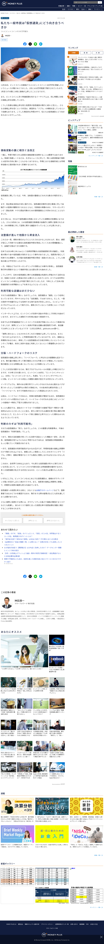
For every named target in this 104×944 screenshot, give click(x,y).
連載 (68, 6)
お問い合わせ (74, 924)
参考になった (33, 520)
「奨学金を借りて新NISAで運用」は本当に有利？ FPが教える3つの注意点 (31, 539)
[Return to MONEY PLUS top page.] (12, 3)
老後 (77, 9)
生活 (63, 9)
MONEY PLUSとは (11, 924)
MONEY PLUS (4, 13)
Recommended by (56, 784)
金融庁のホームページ (45, 490)
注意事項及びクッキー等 (62, 924)
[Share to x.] (30, 44)
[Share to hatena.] (40, 44)
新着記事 (61, 6)
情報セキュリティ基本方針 (32, 924)
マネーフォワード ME (52, 928)
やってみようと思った (12, 520)
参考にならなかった (53, 520)
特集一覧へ (97, 196)
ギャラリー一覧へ (95, 907)
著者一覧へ (97, 267)
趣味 (89, 9)
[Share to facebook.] (25, 44)
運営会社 (20, 924)
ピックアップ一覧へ (95, 155)
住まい (83, 9)
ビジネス (70, 9)
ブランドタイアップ (94, 6)
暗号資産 (4, 40)
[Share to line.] (35, 44)
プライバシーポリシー (47, 924)
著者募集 (82, 924)
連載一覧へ (97, 855)
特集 (73, 6)
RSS (87, 924)
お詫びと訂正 (94, 924)
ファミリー (97, 9)
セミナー (82, 6)
